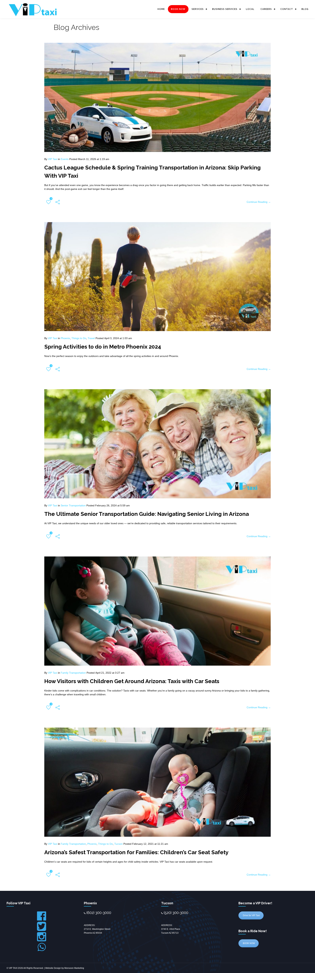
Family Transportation (73, 672)
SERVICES (198, 9)
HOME (161, 9)
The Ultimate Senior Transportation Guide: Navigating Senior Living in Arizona (146, 514)
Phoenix (65, 338)
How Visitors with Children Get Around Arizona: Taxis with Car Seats (131, 681)
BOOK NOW (178, 9)
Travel (91, 338)
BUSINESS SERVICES (224, 9)
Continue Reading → (259, 201)
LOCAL (250, 9)
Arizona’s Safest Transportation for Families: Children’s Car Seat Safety (136, 852)
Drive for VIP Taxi (251, 915)
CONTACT (286, 9)
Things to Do (78, 338)
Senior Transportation (73, 505)
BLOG (305, 9)
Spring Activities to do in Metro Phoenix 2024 (102, 346)
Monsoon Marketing (74, 968)
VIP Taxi (52, 159)
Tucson (118, 843)
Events (65, 159)
